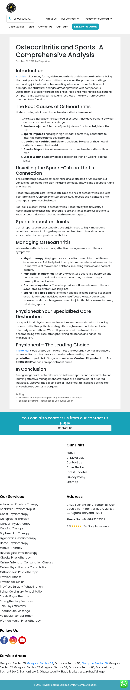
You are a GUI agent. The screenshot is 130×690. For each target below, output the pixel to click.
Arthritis (21, 76)
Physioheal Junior (12, 582)
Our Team (62, 26)
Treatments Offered (96, 18)
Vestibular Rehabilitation (16, 616)
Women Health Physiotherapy (20, 621)
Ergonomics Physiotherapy (18, 538)
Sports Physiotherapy (14, 596)
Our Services (68, 18)
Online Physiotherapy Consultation (23, 567)
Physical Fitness (10, 577)
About (71, 453)
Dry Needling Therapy (14, 533)
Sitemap (72, 482)
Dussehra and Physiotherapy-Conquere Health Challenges (50, 397)
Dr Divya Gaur (76, 458)
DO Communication (85, 685)
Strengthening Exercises (16, 601)
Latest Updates (77, 472)
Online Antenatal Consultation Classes (26, 562)
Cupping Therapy (12, 528)
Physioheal (22, 350)
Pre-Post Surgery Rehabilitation (21, 587)
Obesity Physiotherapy (15, 557)
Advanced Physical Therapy (19, 504)
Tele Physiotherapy (13, 606)
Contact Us (45, 26)
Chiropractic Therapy (14, 519)
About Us (51, 18)
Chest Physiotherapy (14, 514)
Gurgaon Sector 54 (40, 663)
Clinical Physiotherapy (15, 524)
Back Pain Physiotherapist (17, 509)
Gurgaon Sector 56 (95, 663)
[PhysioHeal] (11, 8)
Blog (31, 26)
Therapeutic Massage (15, 611)
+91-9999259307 (22, 18)
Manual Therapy (11, 548)
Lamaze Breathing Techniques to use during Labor (46, 400)
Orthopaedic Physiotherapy (19, 572)
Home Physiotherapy (14, 543)
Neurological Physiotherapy (19, 553)
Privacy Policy (76, 477)
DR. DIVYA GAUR (85, 26)
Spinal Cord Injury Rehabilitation (21, 591)
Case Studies (16, 26)
